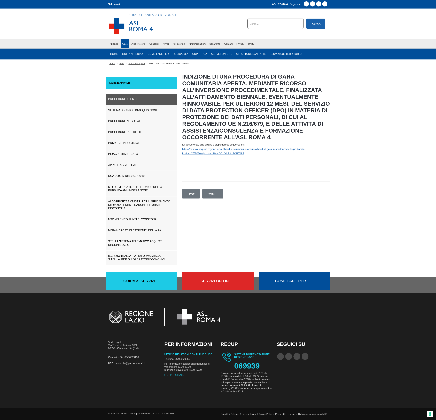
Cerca (316, 23)
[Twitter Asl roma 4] (318, 3)
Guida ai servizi (139, 281)
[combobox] (275, 24)
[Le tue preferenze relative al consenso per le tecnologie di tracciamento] (430, 414)
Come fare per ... (292, 281)
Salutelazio (114, 4)
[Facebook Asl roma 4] (306, 3)
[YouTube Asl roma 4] (288, 356)
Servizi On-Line (215, 281)
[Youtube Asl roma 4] (312, 3)
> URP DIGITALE (174, 374)
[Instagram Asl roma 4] (324, 3)
